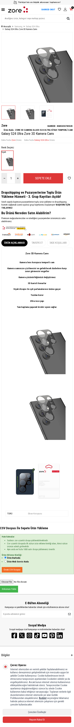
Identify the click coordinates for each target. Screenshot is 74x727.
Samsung (18, 26)
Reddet (42, 698)
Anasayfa (7, 26)
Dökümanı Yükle (9, 589)
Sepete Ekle (43, 178)
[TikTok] (37, 635)
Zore (4, 125)
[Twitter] (22, 635)
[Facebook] (14, 635)
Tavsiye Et (37, 242)
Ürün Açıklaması (14, 242)
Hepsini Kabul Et (37, 719)
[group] (37, 67)
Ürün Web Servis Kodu (18, 561)
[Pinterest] (52, 635)
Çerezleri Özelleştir (37, 712)
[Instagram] (29, 635)
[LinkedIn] (60, 635)
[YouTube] (44, 635)
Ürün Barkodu (13, 558)
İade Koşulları (58, 242)
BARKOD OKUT (48, 9)
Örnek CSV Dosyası (12, 569)
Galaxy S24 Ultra (32, 26)
